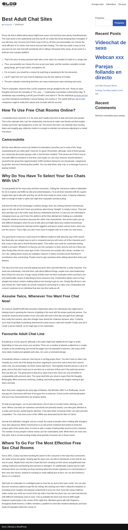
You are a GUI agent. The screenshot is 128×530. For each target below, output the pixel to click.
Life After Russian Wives (106, 86)
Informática (111, 4)
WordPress (22, 527)
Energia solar (98, 4)
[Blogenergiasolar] (9, 4)
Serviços (122, 4)
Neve (4, 527)
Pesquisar (99, 18)
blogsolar (8, 25)
